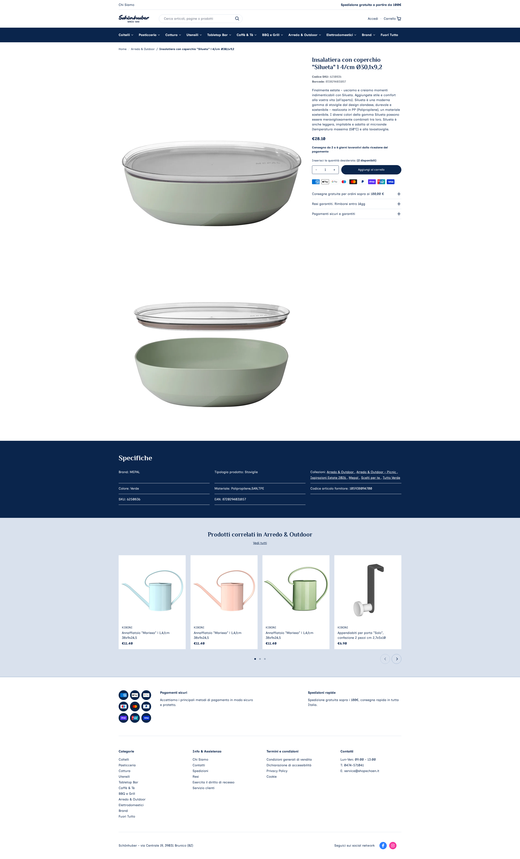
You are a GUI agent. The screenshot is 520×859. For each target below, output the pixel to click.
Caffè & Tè (245, 35)
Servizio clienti (203, 788)
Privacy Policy (276, 771)
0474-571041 (354, 765)
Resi (196, 776)
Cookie (271, 776)
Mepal (354, 478)
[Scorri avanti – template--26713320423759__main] (396, 659)
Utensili (192, 35)
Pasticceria (147, 35)
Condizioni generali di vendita (289, 759)
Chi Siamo (126, 5)
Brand (367, 35)
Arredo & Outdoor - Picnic (376, 472)
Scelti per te (371, 478)
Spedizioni (200, 771)
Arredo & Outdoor (302, 35)
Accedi (373, 19)
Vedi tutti (260, 543)
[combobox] (201, 18)
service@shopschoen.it (361, 771)
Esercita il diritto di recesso (213, 782)
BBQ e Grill (271, 35)
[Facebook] (383, 845)
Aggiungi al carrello (371, 169)
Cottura (171, 35)
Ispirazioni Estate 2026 (328, 478)
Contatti (199, 765)
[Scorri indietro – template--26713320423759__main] (385, 659)
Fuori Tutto (389, 35)
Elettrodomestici (339, 35)
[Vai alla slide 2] (260, 658)
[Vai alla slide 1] (255, 658)
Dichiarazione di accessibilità (288, 765)
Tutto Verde (391, 478)
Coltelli (124, 35)
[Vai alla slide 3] (264, 658)
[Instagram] (392, 845)
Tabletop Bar (217, 35)
